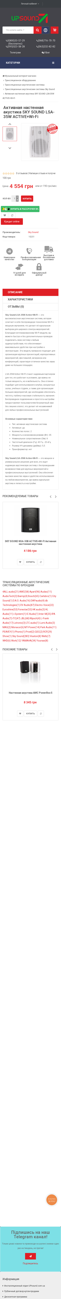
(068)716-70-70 (46, 40)
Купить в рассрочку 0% (24, 209)
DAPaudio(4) (38, 600)
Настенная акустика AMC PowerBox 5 (30, 692)
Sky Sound (33, 232)
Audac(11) (46, 591)
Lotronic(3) (20, 622)
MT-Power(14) (32, 627)
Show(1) (7, 636)
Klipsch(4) (35, 618)
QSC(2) (39, 631)
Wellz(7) (46, 636)
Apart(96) (34, 591)
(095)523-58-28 (16, 46)
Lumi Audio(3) (47, 622)
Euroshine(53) (10, 609)
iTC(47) (16, 618)
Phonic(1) (20, 631)
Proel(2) (30, 631)
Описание (15, 292)
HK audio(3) (39, 609)
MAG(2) (7, 627)
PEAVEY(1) (9, 631)
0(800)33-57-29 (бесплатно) (16, 42)
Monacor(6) (17, 627)
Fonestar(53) (25, 609)
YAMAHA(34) (29, 640)
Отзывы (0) (16, 306)
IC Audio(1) (33, 614)
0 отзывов (21, 173)
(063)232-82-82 (46, 46)
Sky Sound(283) (21, 636)
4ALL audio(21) (11, 591)
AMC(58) (24, 591)
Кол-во (7, 198)
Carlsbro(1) (46, 596)
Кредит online (11, 221)
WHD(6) (7, 640)
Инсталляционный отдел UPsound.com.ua (24, 1286)
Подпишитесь (30, 1263)
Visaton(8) (36, 636)
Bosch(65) (34, 596)
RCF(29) (47, 631)
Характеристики (20, 299)
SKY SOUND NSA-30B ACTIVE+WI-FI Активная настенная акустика (30, 542)
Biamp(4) (23, 596)
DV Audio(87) (27, 605)
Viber (47, 52)
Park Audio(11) (48, 627)
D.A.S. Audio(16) (22, 600)
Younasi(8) (42, 640)
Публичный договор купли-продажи (21, 1291)
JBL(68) (25, 618)
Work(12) (16, 640)
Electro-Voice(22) (44, 605)
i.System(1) (20, 614)
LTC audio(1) (33, 622)
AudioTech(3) (10, 596)
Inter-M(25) (45, 614)
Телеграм (15, 52)
